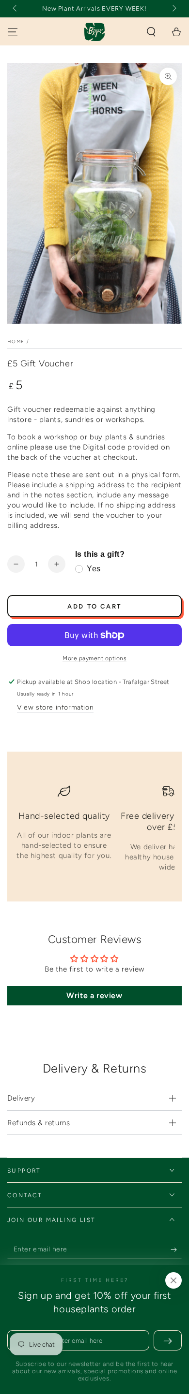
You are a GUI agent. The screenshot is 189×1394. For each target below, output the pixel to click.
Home (15, 341)
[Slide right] (173, 8)
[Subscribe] (176, 1249)
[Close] (173, 1280)
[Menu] (12, 32)
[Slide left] (15, 8)
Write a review (94, 995)
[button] (151, 32)
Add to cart (94, 606)
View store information (55, 707)
